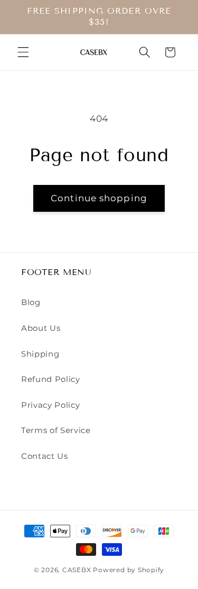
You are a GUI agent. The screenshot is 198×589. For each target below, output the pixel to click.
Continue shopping (99, 198)
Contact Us (44, 456)
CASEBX (76, 570)
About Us (40, 328)
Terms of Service (56, 430)
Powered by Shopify (128, 570)
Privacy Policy (50, 405)
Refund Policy (50, 379)
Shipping (40, 354)
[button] (23, 52)
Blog (31, 302)
